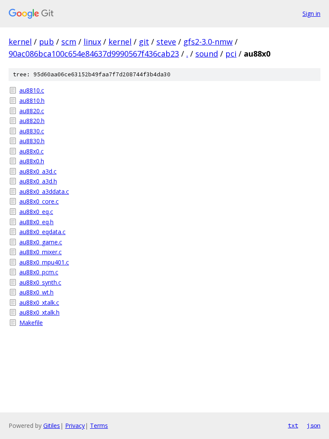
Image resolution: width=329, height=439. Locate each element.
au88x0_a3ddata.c (44, 191)
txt (293, 425)
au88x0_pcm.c (38, 272)
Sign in (311, 13)
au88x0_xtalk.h (39, 312)
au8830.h (32, 141)
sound (206, 53)
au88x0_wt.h (36, 292)
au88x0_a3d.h (38, 181)
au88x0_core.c (39, 201)
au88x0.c (31, 151)
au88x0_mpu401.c (44, 262)
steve (166, 41)
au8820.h (32, 121)
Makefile (31, 323)
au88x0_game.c (40, 242)
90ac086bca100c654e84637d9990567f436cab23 (94, 53)
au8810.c (31, 90)
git (144, 41)
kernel (20, 41)
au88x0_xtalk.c (39, 302)
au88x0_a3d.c (38, 171)
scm (68, 41)
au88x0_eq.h (36, 222)
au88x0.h (31, 161)
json (313, 425)
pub (46, 41)
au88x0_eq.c (36, 211)
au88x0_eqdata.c (42, 232)
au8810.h (32, 100)
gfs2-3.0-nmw (208, 41)
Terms (99, 425)
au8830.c (31, 131)
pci (230, 53)
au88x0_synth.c (40, 282)
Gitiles (51, 425)
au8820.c (31, 111)
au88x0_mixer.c (40, 252)
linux (92, 41)
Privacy (75, 425)
